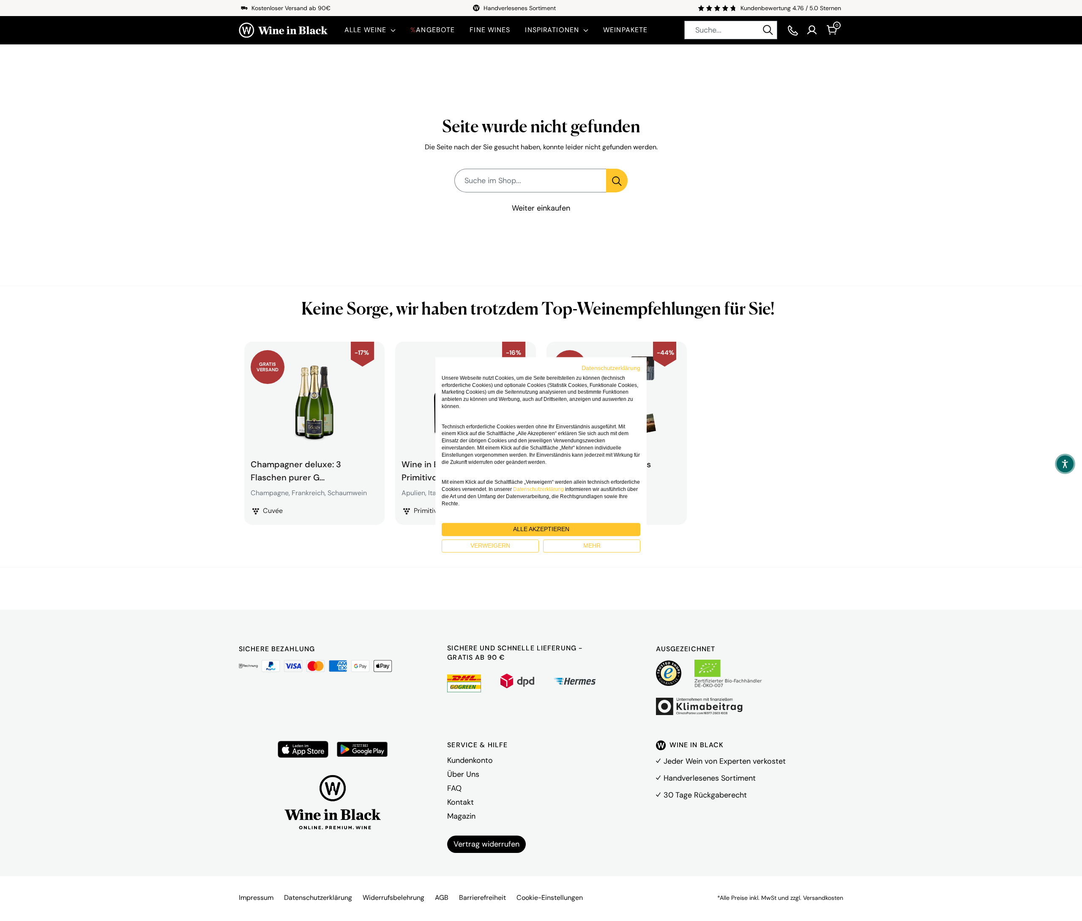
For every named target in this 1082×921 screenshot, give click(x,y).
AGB (441, 897)
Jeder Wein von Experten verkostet (725, 761)
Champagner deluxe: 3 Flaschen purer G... (296, 470)
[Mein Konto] (812, 30)
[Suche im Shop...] (617, 180)
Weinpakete (625, 29)
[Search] (768, 30)
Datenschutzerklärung (318, 897)
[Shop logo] (283, 30)
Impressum (256, 897)
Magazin (461, 816)
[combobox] (730, 30)
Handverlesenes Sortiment (710, 778)
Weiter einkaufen (541, 208)
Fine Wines (490, 29)
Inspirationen (552, 29)
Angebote (432, 29)
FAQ (454, 788)
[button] (1065, 464)
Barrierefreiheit (482, 897)
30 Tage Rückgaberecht (705, 795)
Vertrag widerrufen (486, 844)
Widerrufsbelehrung (393, 897)
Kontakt (460, 802)
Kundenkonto (470, 760)
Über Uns (463, 774)
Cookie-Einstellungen (549, 897)
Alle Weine (365, 29)
